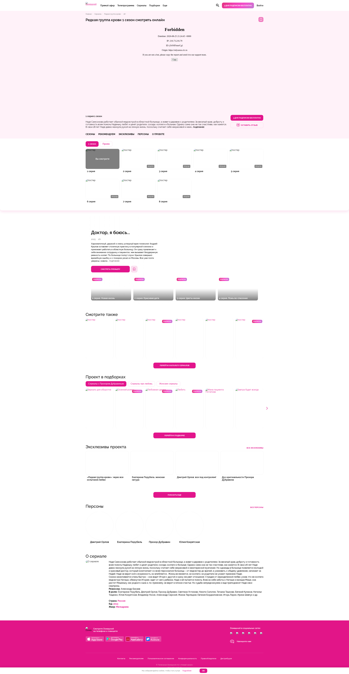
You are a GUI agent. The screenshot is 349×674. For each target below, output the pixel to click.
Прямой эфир (107, 5)
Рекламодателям (136, 659)
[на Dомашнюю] (91, 4)
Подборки (154, 5)
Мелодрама (122, 607)
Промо (106, 144)
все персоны (256, 507)
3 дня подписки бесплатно (238, 5)
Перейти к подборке (174, 435)
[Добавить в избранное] (260, 19)
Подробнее (114, 261)
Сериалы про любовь (141, 384)
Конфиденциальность (187, 659)
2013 (115, 604)
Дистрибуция (226, 659)
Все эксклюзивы (255, 448)
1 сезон (98, 116)
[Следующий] (267, 408)
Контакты (121, 659)
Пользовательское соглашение (161, 659)
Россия (121, 601)
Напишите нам (244, 641)
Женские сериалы (168, 384)
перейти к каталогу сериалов (174, 365)
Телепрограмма (125, 5)
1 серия (90, 116)
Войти (260, 5)
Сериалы (141, 5)
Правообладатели (208, 659)
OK (203, 671)
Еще (165, 5)
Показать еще (174, 495)
